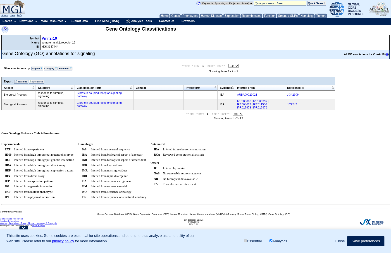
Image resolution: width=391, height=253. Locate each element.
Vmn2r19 (49, 38)
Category (44, 87)
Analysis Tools (141, 21)
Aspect (8, 87)
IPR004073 (244, 104)
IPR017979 (260, 107)
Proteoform (193, 87)
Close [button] (340, 241)
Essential (254, 241)
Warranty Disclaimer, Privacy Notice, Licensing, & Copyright (28, 223)
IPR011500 (260, 104)
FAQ (19, 15)
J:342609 (293, 94)
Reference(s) (295, 87)
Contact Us (166, 21)
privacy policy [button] (63, 241)
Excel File (37, 81)
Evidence (226, 87)
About (4, 15)
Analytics (279, 241)
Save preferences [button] (366, 241)
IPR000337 (260, 101)
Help (12, 15)
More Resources (52, 21)
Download (26, 21)
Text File (22, 81)
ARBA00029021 (247, 94)
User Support (38, 225)
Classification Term (89, 87)
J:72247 (292, 104)
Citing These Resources (11, 219)
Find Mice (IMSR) (107, 21)
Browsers (188, 21)
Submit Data (79, 21)
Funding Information (9, 221)
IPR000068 (244, 101)
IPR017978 (244, 107)
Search (7, 21)
